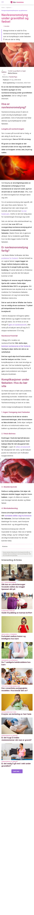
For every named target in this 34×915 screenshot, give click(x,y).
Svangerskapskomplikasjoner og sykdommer (14, 10)
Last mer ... (17, 771)
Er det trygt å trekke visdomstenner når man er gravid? (16, 739)
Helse (3, 7)
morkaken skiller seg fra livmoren (18, 516)
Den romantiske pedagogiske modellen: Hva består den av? (14, 689)
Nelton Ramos (12, 73)
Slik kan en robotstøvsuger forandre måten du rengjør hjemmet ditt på (13, 586)
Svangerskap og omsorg (9, 735)
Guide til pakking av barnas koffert (16, 613)
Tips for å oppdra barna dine (10, 686)
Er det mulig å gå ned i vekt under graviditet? (16, 764)
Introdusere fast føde (8, 712)
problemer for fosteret (9, 258)
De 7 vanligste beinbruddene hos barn (16, 663)
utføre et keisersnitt (23, 447)
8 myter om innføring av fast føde (16, 714)
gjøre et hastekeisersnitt (17, 325)
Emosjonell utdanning (9, 634)
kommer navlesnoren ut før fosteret (15, 346)
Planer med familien (8, 610)
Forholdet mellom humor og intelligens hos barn (13, 637)
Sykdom (8, 7)
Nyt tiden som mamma (8, 582)
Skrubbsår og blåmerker (9, 660)
